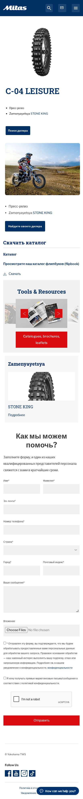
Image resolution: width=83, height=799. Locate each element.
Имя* (6, 480)
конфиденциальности (60, 667)
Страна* (8, 541)
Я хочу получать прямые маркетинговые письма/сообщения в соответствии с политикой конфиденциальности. (40, 681)
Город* (7, 562)
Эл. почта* (9, 501)
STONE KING (39, 113)
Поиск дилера (18, 130)
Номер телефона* (13, 521)
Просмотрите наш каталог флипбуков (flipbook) (41, 264)
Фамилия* (49, 480)
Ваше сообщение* (14, 582)
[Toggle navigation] (76, 8)
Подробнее (16, 415)
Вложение (9, 621)
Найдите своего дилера (25, 226)
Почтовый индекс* (53, 562)
